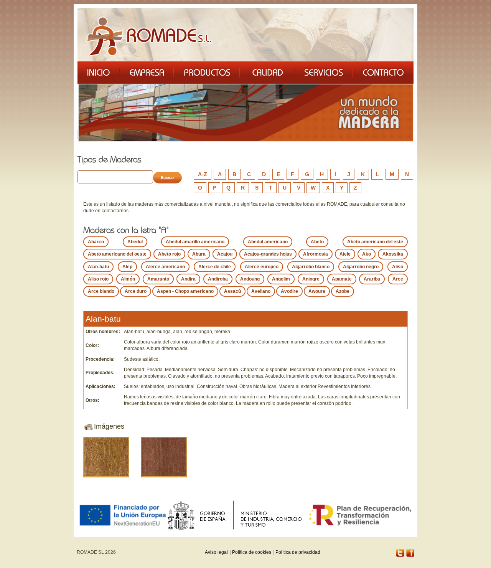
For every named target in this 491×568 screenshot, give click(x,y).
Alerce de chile (214, 266)
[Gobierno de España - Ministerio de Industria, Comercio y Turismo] (237, 515)
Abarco (96, 241)
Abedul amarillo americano (195, 241)
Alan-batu (98, 266)
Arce (397, 279)
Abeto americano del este (375, 241)
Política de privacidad (297, 552)
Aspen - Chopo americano (185, 291)
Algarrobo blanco (311, 266)
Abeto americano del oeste (117, 254)
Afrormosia (315, 254)
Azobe (342, 291)
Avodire (289, 291)
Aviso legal (216, 552)
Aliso (397, 266)
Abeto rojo (169, 254)
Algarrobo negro (361, 266)
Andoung (250, 279)
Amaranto (158, 279)
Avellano (260, 291)
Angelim (281, 279)
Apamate (342, 279)
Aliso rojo (98, 279)
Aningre (311, 279)
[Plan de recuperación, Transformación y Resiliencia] (360, 515)
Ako (366, 254)
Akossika (392, 254)
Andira (188, 279)
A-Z (202, 174)
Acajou (224, 254)
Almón (128, 279)
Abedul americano (268, 241)
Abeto (317, 241)
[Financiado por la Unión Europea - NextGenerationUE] (122, 515)
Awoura (316, 291)
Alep (127, 266)
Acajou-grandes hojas (268, 254)
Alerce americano (165, 266)
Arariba (372, 279)
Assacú (232, 291)
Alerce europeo (261, 266)
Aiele (345, 254)
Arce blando (101, 291)
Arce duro (136, 291)
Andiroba (218, 279)
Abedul (135, 241)
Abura (199, 254)
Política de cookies (251, 552)
